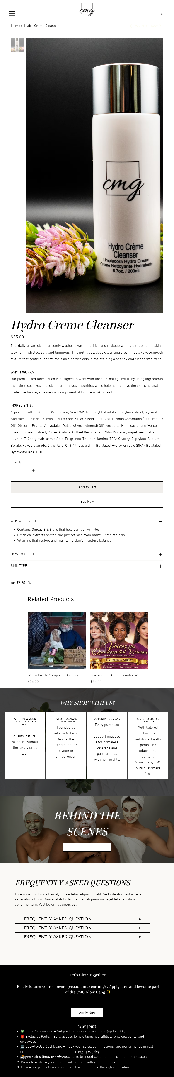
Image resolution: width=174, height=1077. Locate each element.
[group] (87, 474)
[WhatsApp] (13, 408)
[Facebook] (18, 408)
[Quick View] (57, 467)
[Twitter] (29, 408)
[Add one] (33, 297)
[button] (164, 13)
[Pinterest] (24, 408)
